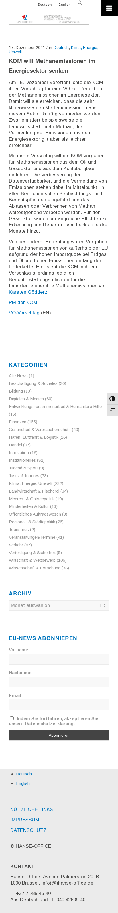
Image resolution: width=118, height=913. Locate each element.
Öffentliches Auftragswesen (35, 514)
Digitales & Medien (26, 398)
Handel (15, 444)
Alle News (18, 375)
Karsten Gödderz (28, 292)
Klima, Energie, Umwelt (30, 483)
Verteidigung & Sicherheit (32, 552)
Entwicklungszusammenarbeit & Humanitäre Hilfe (55, 406)
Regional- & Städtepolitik (32, 521)
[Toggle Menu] (109, 8)
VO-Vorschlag (24, 313)
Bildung (16, 391)
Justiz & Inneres (24, 475)
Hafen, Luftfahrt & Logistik (33, 437)
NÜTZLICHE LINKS (31, 809)
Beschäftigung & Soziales (33, 383)
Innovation (19, 452)
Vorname (18, 650)
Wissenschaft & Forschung (34, 567)
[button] (80, 4)
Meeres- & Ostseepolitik (31, 498)
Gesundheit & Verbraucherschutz (40, 429)
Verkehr (16, 544)
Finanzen (17, 421)
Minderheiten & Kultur (29, 506)
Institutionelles (22, 460)
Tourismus (19, 529)
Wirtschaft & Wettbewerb (32, 560)
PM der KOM (23, 302)
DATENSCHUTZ (28, 830)
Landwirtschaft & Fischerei (34, 491)
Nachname (20, 672)
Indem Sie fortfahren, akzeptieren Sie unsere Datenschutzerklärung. (53, 721)
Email (15, 695)
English (64, 4)
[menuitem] (45, 4)
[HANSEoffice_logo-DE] (49, 20)
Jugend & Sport (23, 467)
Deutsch (45, 4)
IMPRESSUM (24, 819)
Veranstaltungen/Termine (32, 537)
